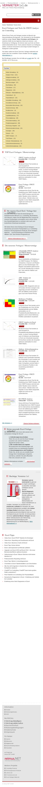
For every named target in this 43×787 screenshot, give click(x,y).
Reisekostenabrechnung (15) (14, 128)
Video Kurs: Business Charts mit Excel (15, 543)
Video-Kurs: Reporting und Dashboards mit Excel (19, 540)
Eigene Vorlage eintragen (31, 423)
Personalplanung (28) (12, 118)
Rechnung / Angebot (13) (13, 125)
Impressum (10, 732)
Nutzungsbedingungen (15, 728)
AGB (7, 714)
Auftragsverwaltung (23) (13, 80)
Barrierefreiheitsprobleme (13, 745)
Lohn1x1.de (9, 772)
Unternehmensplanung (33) (13, 146)
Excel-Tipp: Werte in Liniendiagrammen (16, 561)
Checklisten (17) (11, 87)
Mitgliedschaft (9, 743)
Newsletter (9, 748)
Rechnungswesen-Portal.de (13, 770)
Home (4, 25)
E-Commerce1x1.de (11, 775)
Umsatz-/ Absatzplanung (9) (14, 141)
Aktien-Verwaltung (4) (12, 72)
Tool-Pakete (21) (11, 138)
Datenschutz (11, 730)
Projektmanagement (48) (13, 123)
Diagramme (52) (10, 90)
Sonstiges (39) (10, 130)
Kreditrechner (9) (11, 110)
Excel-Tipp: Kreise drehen (12, 545)
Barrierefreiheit (12, 725)
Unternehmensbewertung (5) (14, 143)
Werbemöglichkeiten (11, 712)
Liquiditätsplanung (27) (12, 115)
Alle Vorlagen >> (7, 423)
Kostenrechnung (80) (12, 108)
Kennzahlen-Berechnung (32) (14, 105)
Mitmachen (9, 741)
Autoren (23, 3)
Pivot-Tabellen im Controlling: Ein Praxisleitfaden (19, 574)
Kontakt (8, 709)
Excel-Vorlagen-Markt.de (12, 777)
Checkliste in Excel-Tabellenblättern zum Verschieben (20, 563)
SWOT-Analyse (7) (11, 135)
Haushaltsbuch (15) (11, 97)
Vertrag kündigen (13, 721)
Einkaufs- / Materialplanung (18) (15, 92)
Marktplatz (10, 25)
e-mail (29, 58)
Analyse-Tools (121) (12, 74)
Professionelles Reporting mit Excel (15, 559)
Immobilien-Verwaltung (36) (13, 100)
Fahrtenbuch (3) (10, 95)
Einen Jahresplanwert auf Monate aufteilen (17, 548)
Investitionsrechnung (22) (13, 102)
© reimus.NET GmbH (8, 783)
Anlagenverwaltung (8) (12, 77)
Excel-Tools (17, 25)
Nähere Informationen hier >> (17, 238)
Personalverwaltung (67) (13, 120)
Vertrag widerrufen (14, 723)
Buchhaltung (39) (11, 85)
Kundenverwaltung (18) (12, 113)
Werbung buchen (33, 3)
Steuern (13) (9, 133)
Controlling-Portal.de (11, 768)
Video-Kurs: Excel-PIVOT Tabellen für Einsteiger (18, 538)
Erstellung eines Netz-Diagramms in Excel (17, 581)
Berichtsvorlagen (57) (12, 82)
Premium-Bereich (13, 3)
